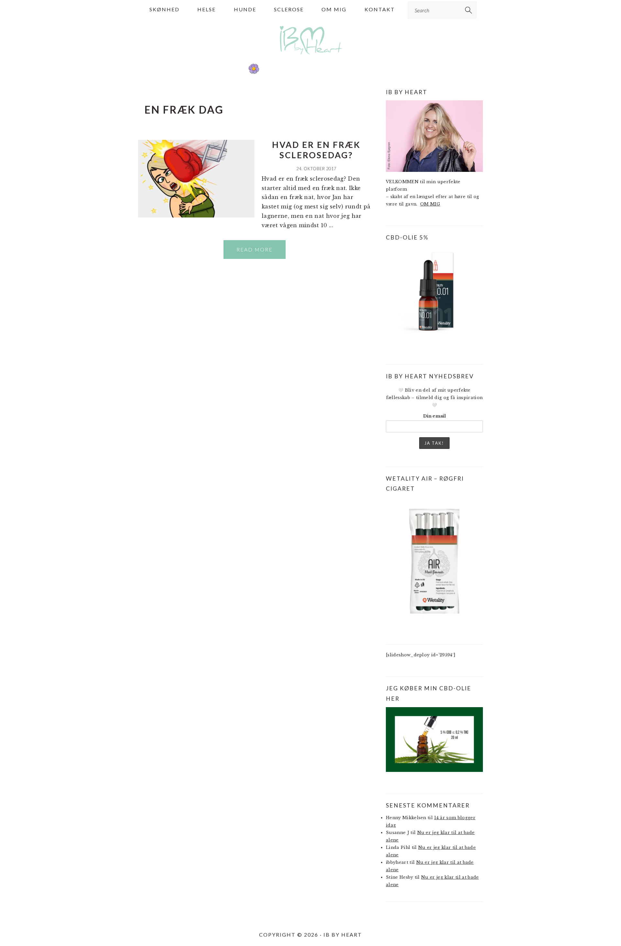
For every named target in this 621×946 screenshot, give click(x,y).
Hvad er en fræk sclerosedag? (316, 149)
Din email (434, 416)
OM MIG (430, 204)
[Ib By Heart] (311, 58)
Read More (254, 249)
